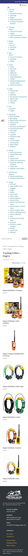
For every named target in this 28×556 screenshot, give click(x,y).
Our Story (10, 534)
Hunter (11, 182)
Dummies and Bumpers (18, 126)
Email (8, 523)
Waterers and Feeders (17, 168)
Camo (12, 67)
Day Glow (13, 69)
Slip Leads (13, 101)
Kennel (11, 150)
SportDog (13, 15)
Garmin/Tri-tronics (16, 13)
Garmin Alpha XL (15, 198)
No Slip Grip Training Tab (18, 97)
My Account (18, 1)
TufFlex (12, 79)
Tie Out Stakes (14, 140)
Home (5, 246)
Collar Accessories (16, 19)
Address (9, 515)
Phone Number (12, 509)
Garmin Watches (15, 214)
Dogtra (12, 17)
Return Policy (11, 545)
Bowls (12, 156)
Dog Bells (13, 124)
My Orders (24, 1)
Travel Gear (14, 166)
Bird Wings (13, 118)
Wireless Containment (17, 178)
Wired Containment (16, 176)
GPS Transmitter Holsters (18, 37)
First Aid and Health (16, 128)
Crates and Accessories (17, 160)
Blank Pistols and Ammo (18, 120)
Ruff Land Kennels (16, 152)
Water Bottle (14, 144)
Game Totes (14, 196)
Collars (11, 65)
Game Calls (13, 194)
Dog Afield (12, 114)
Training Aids (14, 142)
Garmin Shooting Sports (18, 212)
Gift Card (13, 184)
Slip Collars (13, 75)
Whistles (13, 147)
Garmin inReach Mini (17, 210)
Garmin (12, 45)
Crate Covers (14, 158)
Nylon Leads (14, 99)
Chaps (12, 190)
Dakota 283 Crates (16, 154)
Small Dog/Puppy (15, 77)
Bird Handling (14, 116)
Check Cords (14, 91)
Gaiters (12, 192)
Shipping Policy (12, 543)
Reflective (13, 73)
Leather (12, 71)
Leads (10, 89)
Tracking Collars (12, 246)
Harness (12, 132)
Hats (11, 216)
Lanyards (13, 134)
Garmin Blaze (14, 200)
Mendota (13, 95)
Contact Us (10, 536)
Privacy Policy (11, 540)
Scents (12, 138)
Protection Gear (15, 136)
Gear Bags (13, 130)
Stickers (12, 228)
